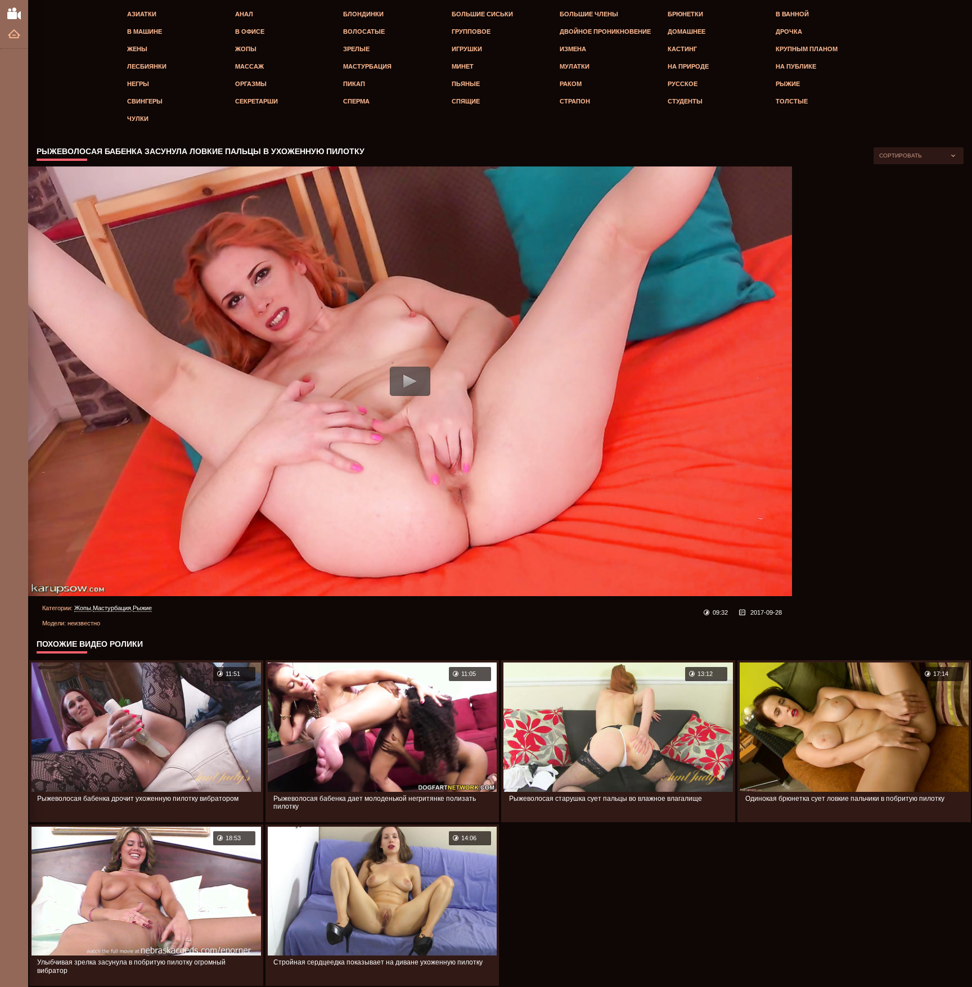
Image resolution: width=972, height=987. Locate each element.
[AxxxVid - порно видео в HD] (14, 13)
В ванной (792, 14)
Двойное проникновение (605, 31)
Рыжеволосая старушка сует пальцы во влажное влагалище (605, 799)
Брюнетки (685, 14)
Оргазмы (251, 83)
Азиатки (141, 14)
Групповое (471, 31)
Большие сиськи (482, 14)
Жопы (245, 49)
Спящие (466, 101)
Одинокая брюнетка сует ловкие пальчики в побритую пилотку (844, 799)
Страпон (575, 101)
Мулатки (575, 66)
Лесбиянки (146, 66)
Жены (137, 49)
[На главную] (14, 34)
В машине (144, 31)
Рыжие (788, 83)
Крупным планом (807, 49)
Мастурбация (367, 66)
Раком (571, 83)
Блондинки (363, 14)
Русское (683, 83)
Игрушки (467, 49)
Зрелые (356, 49)
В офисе (249, 31)
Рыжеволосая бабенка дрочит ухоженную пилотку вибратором (137, 799)
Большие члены (589, 14)
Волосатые (364, 31)
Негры (138, 83)
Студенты (685, 101)
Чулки (137, 118)
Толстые (792, 101)
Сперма (356, 101)
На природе (688, 66)
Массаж (249, 66)
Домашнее (686, 31)
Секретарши (256, 101)
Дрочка (789, 31)
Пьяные (466, 83)
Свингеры (145, 101)
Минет (463, 66)
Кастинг (682, 49)
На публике (796, 66)
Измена (573, 49)
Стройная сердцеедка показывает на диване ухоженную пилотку (378, 962)
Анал (244, 14)
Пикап (354, 83)
